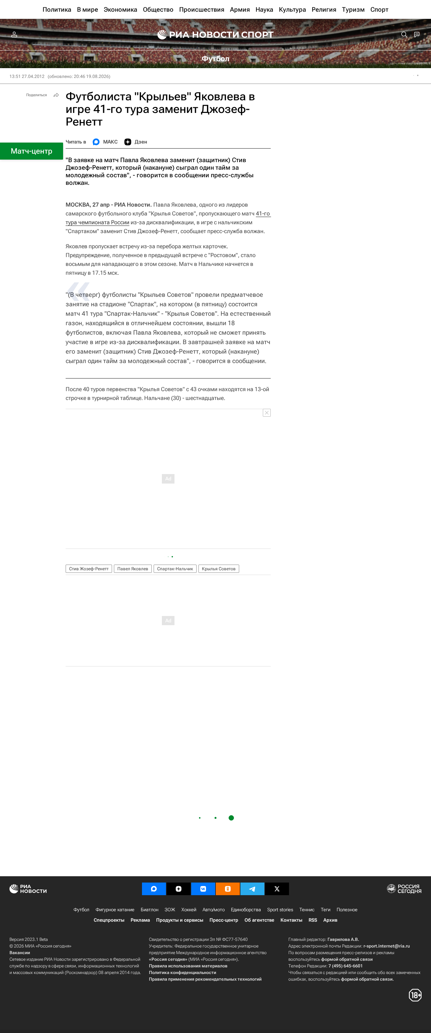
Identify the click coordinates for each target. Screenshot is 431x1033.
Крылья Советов (219, 568)
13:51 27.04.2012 (26, 76)
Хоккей (188, 910)
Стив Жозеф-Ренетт (89, 568)
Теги (325, 910)
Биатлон (149, 910)
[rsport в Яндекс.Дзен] (179, 889)
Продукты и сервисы (179, 920)
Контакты (291, 920)
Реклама (140, 920)
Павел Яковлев (132, 568)
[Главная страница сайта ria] (194, 34)
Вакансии (19, 952)
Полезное (347, 910)
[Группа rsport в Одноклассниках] (228, 889)
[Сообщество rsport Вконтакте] (203, 889)
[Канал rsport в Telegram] (252, 889)
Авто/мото (214, 910)
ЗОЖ (170, 910)
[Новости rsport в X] (277, 889)
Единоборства (246, 910)
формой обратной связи (347, 959)
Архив (330, 920)
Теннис (307, 910)
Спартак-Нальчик (175, 568)
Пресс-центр (224, 920)
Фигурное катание (115, 910)
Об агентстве (259, 920)
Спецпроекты (109, 920)
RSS (313, 920)
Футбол (81, 910)
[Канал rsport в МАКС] (154, 889)
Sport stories (280, 910)
